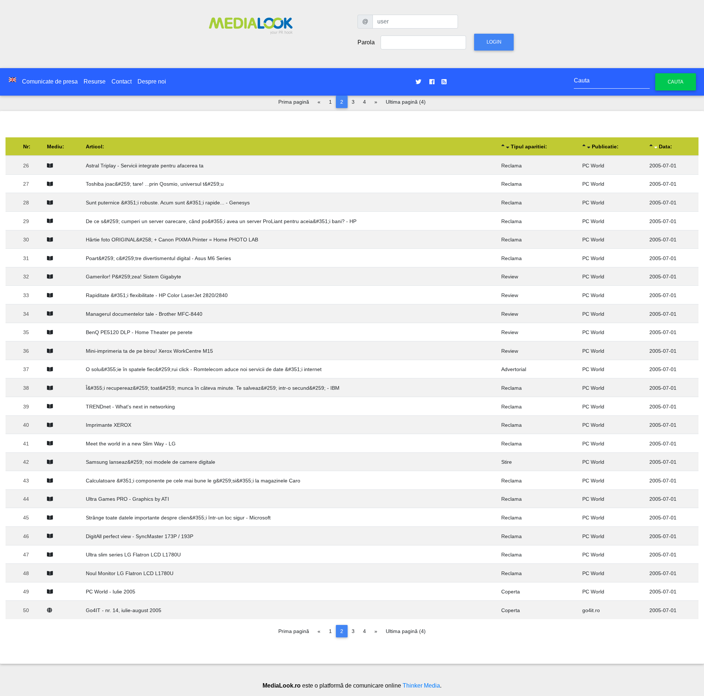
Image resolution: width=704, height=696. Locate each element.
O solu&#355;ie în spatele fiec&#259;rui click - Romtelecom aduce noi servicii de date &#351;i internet (204, 369)
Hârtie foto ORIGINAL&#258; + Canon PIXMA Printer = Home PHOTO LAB (172, 240)
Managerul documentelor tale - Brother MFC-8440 (144, 314)
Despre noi (152, 81)
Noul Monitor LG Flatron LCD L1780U (129, 573)
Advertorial (513, 369)
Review (509, 276)
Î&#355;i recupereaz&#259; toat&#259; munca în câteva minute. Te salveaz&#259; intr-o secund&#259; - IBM (213, 388)
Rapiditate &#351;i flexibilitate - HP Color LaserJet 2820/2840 (157, 295)
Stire (506, 462)
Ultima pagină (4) (406, 102)
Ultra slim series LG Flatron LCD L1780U (133, 555)
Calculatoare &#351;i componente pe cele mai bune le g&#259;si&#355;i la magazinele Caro (193, 481)
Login (494, 42)
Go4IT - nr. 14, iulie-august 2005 (123, 610)
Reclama (511, 166)
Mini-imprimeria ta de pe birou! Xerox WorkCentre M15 (149, 351)
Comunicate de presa (50, 81)
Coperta (510, 592)
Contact (121, 81)
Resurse (95, 81)
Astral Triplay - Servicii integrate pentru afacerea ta (144, 166)
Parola (366, 42)
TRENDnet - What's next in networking (130, 407)
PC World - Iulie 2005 (110, 592)
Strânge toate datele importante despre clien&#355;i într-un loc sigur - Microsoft (178, 518)
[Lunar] (51, 166)
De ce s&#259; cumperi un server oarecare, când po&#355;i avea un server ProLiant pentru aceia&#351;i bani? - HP (221, 221)
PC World (593, 166)
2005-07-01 (662, 166)
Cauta (675, 82)
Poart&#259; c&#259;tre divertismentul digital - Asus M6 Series (158, 258)
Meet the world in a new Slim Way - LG (131, 444)
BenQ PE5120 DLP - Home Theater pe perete (139, 332)
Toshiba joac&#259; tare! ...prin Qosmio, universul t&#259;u (155, 184)
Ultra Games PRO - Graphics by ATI (127, 499)
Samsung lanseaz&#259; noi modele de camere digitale (150, 462)
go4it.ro (591, 610)
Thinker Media (421, 685)
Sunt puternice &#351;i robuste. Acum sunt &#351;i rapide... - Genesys (168, 203)
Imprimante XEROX (108, 425)
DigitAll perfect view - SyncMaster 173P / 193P (139, 536)
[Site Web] (51, 610)
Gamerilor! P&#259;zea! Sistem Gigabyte (133, 276)
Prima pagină (293, 102)
